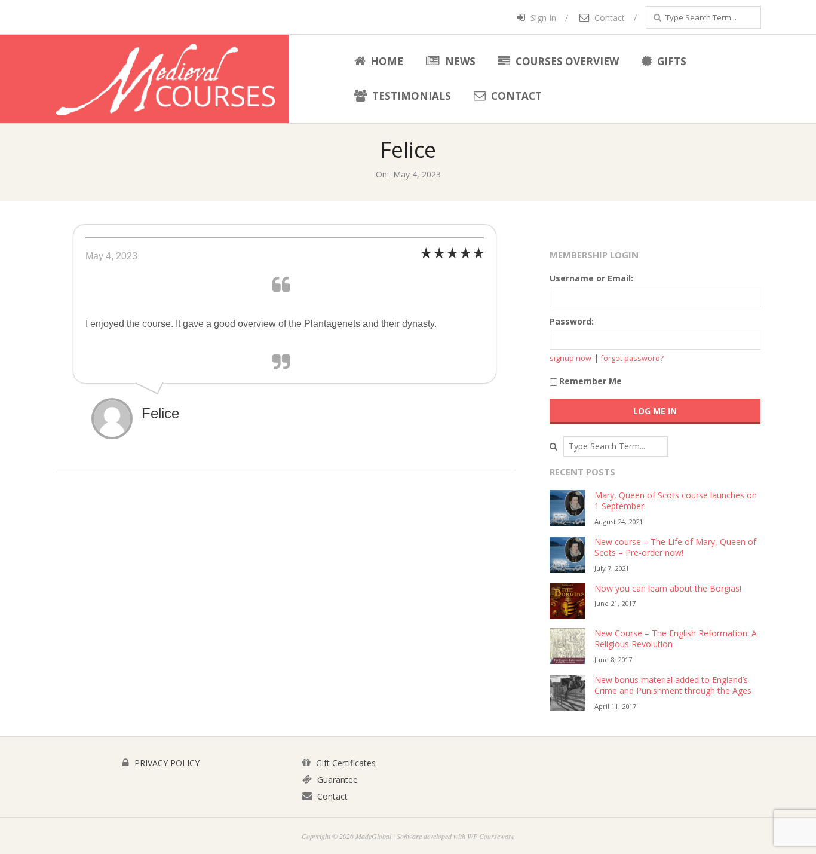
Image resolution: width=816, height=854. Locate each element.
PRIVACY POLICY (166, 763)
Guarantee (336, 779)
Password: (572, 321)
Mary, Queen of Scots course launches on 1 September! (675, 500)
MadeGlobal (373, 836)
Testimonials (410, 96)
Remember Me (590, 381)
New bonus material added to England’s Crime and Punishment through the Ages (672, 685)
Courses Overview (566, 61)
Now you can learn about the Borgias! (667, 588)
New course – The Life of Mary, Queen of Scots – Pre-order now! (675, 547)
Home (385, 61)
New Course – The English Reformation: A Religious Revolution (675, 639)
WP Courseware (490, 836)
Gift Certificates (345, 763)
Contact (608, 17)
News (459, 61)
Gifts (670, 61)
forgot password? (632, 358)
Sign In (542, 17)
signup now (570, 358)
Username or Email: (591, 278)
